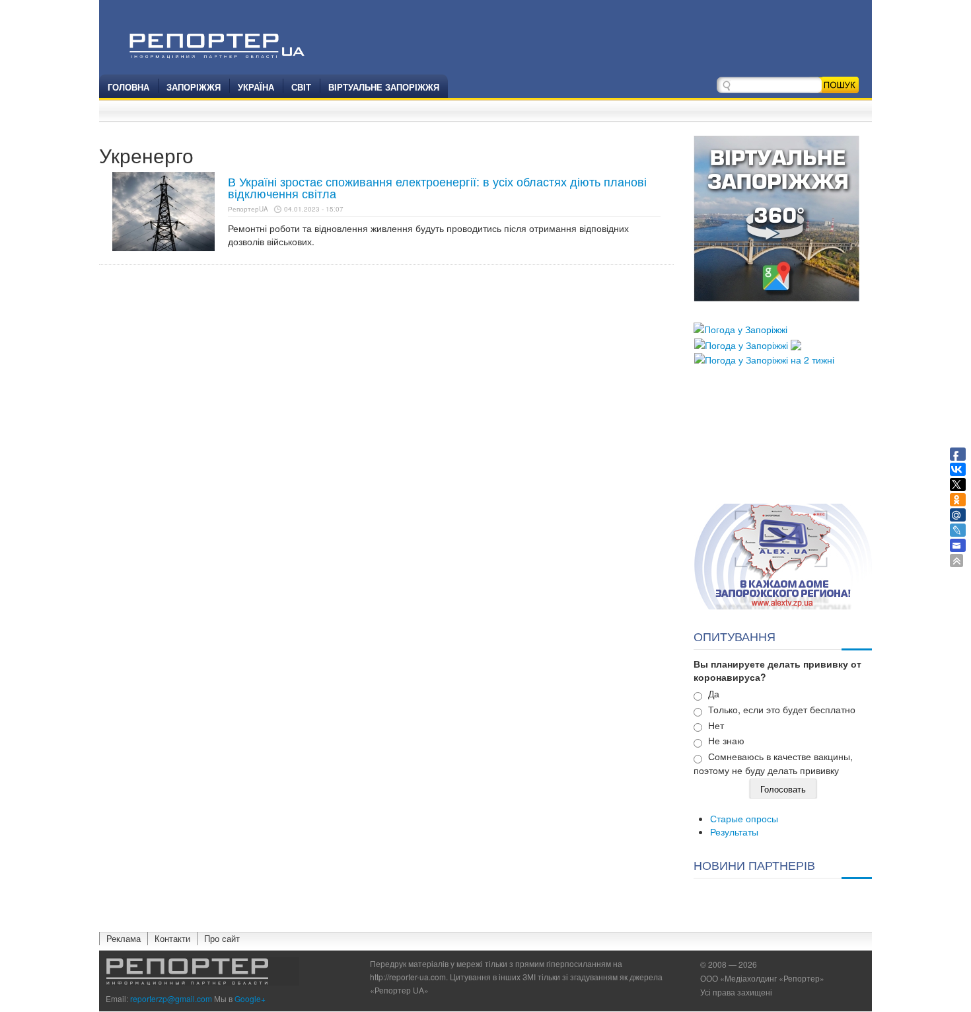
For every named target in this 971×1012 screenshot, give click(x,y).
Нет (716, 725)
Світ (301, 87)
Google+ (250, 998)
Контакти (172, 938)
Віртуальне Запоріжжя (383, 87)
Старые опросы (744, 818)
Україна (256, 87)
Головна (128, 87)
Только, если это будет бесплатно (781, 709)
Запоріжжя (193, 87)
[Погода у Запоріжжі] (740, 327)
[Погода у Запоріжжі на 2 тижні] (764, 358)
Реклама (123, 938)
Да (713, 693)
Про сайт (222, 938)
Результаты (734, 831)
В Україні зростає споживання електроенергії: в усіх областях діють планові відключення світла (437, 187)
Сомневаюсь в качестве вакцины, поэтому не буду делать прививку (773, 763)
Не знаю (726, 740)
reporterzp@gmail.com (171, 998)
